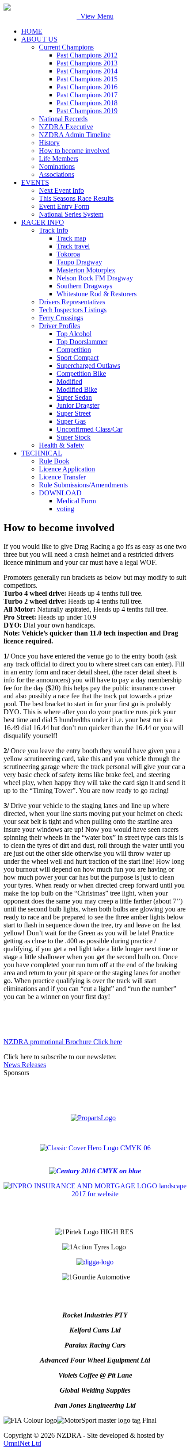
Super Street (74, 413)
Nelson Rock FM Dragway (95, 278)
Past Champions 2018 (87, 103)
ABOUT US (39, 39)
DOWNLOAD (60, 493)
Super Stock (74, 437)
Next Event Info (61, 190)
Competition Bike (81, 373)
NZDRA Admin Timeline (74, 134)
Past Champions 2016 (87, 87)
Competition (74, 349)
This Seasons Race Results (76, 198)
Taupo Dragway (79, 262)
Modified (69, 381)
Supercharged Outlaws (88, 365)
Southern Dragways (84, 286)
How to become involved (74, 150)
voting (65, 509)
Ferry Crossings (61, 318)
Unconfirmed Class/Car (89, 429)
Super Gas (71, 421)
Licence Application (67, 469)
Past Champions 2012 (87, 55)
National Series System (71, 214)
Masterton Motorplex (86, 270)
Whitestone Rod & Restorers (97, 294)
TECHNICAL (41, 453)
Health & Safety (61, 445)
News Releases (25, 1064)
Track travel (73, 246)
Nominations (57, 166)
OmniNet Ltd (22, 1443)
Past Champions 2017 (87, 95)
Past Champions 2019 (87, 111)
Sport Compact (78, 357)
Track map (71, 238)
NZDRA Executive (66, 126)
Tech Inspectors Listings (72, 310)
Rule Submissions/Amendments (83, 485)
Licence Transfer (62, 477)
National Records (63, 119)
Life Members (58, 158)
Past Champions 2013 (87, 63)
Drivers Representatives (72, 302)
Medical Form (76, 501)
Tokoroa (68, 254)
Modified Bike (77, 389)
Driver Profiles (59, 325)
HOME (31, 31)
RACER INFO (42, 222)
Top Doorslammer (82, 341)
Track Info (53, 230)
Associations (56, 174)
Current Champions (66, 47)
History (49, 142)
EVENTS (35, 182)
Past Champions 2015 (87, 79)
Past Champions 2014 (87, 71)
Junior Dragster (78, 405)
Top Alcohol (74, 333)
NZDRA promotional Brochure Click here (63, 1041)
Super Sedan (74, 397)
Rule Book (54, 461)
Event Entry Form (64, 206)
